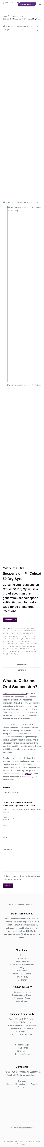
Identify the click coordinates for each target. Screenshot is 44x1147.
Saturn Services (22, 961)
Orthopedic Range (22, 1054)
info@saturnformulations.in (25, 1075)
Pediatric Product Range (14, 646)
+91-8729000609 (18, 1072)
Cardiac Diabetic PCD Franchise (22, 1025)
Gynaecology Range (22, 992)
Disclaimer (22, 980)
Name (6, 825)
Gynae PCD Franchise (22, 1022)
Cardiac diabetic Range (22, 995)
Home (22, 955)
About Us (22, 958)
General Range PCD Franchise (22, 1019)
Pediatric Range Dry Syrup (15, 651)
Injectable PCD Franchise (22, 1029)
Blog (22, 968)
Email (5, 837)
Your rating (6, 819)
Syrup (32, 633)
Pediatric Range (22, 628)
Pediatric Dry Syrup (19, 633)
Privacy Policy (22, 977)
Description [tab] (22, 665)
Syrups (28, 774)
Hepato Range (22, 1048)
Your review (8, 849)
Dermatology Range (22, 998)
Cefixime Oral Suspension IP (15, 694)
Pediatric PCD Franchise (22, 1035)
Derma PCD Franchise (22, 1032)
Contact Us (22, 971)
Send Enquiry (10, 619)
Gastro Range (22, 1001)
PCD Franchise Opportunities (22, 964)
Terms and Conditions (22, 974)
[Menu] (40, 4)
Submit (7, 885)
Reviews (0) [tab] (22, 670)
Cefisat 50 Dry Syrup (18, 636)
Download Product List (27, 4)
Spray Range (22, 1051)
